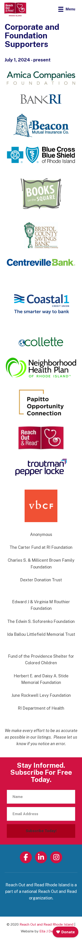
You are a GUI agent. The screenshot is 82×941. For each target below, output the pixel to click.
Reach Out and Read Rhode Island (46, 924)
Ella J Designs (50, 931)
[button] (41, 831)
